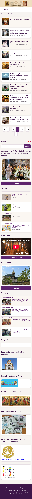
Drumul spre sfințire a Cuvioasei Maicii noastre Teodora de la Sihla (20, 195)
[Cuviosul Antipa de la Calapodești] (5, 22)
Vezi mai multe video (16, 257)
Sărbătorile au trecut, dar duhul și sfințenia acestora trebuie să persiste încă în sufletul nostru (19, 32)
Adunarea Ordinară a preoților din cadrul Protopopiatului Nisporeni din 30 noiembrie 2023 (20, 331)
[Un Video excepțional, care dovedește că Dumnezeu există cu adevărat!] (5, 77)
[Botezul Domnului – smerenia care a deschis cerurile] (5, 55)
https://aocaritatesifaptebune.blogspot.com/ (13, 459)
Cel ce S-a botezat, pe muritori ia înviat (19, 42)
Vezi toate (16, 183)
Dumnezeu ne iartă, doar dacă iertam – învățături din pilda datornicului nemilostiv (21, 226)
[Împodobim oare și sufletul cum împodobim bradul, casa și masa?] (5, 120)
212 (22, 129)
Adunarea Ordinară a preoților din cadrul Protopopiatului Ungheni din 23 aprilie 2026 (21, 321)
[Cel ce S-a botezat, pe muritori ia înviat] (5, 44)
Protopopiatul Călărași (7, 307)
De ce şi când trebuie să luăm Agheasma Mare (18, 64)
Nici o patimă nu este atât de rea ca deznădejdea (20, 205)
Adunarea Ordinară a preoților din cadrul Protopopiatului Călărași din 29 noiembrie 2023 (20, 310)
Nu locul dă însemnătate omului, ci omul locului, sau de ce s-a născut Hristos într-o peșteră (19, 97)
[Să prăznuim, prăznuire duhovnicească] (5, 109)
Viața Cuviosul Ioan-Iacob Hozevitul (20, 215)
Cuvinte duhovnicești (7, 192)
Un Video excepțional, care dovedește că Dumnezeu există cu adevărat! (19, 75)
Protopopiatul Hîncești (7, 297)
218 (28, 129)
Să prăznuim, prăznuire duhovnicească (16, 107)
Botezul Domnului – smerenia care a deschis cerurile (19, 53)
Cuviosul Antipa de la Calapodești (19, 19)
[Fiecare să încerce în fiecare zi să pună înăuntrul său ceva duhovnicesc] (5, 88)
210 (13, 129)
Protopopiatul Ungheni (8, 317)
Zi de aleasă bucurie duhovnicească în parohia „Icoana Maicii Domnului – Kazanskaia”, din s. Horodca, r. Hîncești (20, 301)
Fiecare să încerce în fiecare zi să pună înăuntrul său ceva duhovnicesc (19, 86)
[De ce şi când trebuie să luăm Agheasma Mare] (5, 66)
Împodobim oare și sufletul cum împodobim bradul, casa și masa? (19, 118)
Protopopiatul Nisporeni (8, 328)
